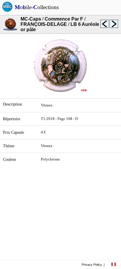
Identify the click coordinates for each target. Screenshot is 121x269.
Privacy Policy (92, 264)
